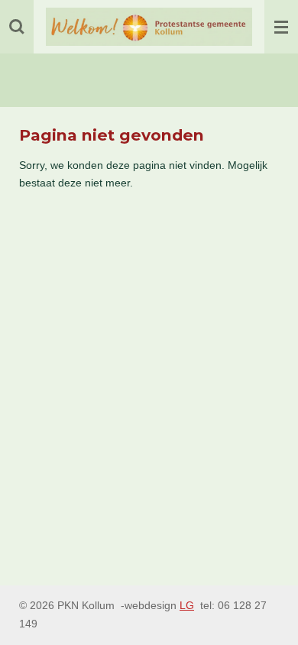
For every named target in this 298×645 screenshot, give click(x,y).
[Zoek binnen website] (17, 26)
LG (187, 605)
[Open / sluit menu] (281, 26)
